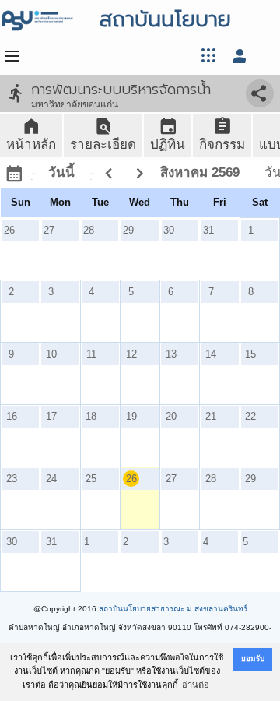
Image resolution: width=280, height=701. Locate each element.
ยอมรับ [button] (252, 658)
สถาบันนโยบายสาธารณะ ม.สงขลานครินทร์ (173, 608)
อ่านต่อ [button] (195, 684)
